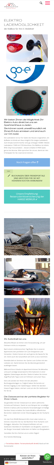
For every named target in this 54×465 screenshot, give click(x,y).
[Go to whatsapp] (47, 456)
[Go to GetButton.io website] (47, 462)
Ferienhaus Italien (13, 443)
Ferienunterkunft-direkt (29, 443)
